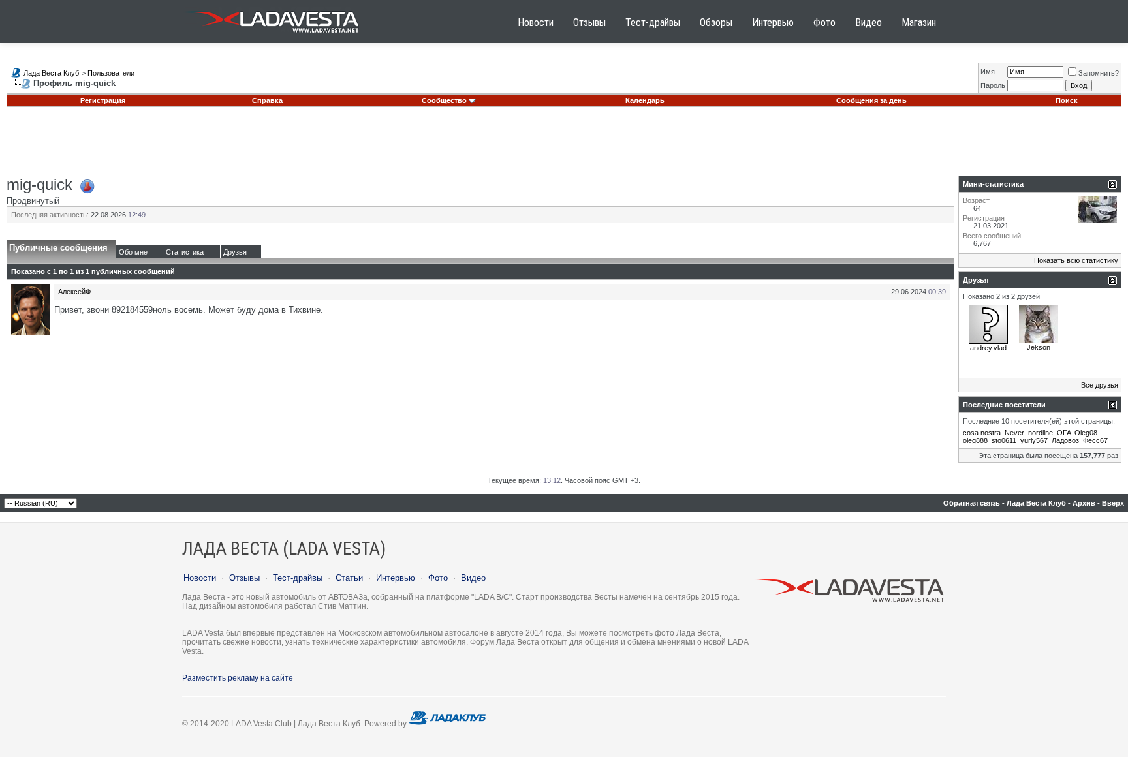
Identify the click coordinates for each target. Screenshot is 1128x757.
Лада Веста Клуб (51, 73)
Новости (536, 22)
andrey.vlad (988, 348)
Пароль (992, 85)
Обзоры (716, 22)
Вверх (1113, 503)
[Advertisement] (564, 146)
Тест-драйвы (652, 22)
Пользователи (110, 73)
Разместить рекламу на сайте (237, 678)
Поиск (1067, 100)
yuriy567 (1034, 440)
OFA (1064, 433)
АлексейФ (74, 292)
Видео (868, 22)
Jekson (1038, 347)
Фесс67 (1095, 440)
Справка (267, 100)
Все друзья (1099, 385)
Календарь (645, 100)
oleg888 (975, 440)
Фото (824, 22)
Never (1014, 433)
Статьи (349, 578)
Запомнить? (1098, 73)
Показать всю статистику (1076, 260)
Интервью (773, 22)
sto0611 (1004, 440)
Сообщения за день (871, 100)
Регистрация (102, 100)
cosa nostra (982, 433)
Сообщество (444, 100)
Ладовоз (1065, 440)
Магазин (918, 22)
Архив (1084, 503)
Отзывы (589, 22)
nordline (1040, 433)
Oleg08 (1085, 433)
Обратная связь (971, 503)
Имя (987, 72)
